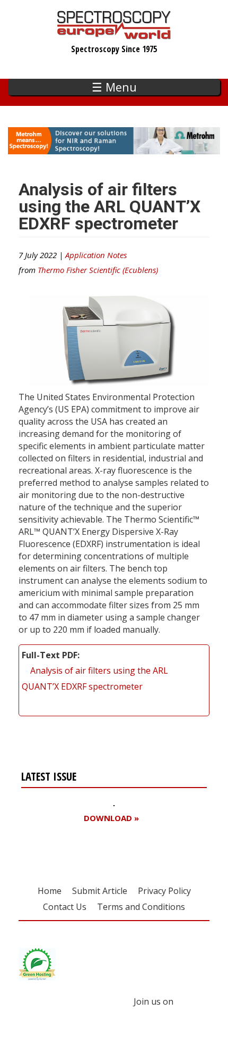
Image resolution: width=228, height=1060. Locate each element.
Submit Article (99, 891)
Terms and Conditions (141, 907)
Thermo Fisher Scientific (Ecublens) (98, 269)
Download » (111, 818)
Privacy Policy (164, 891)
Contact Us (64, 907)
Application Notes (96, 255)
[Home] (114, 34)
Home (50, 891)
